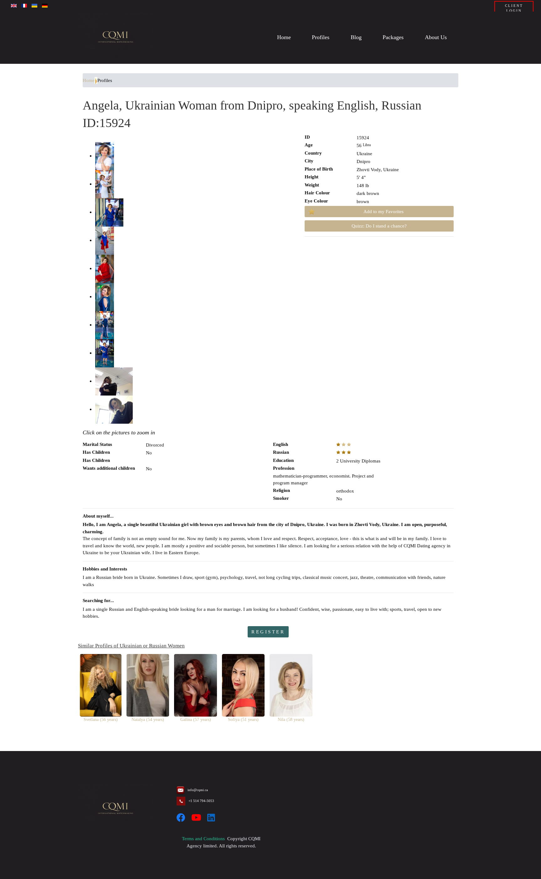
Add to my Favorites (383, 211)
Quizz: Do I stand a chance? (379, 225)
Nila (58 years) (291, 719)
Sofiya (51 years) (243, 719)
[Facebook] (181, 818)
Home (284, 37)
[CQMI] (115, 38)
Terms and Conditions (203, 838)
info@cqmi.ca (198, 790)
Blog (356, 37)
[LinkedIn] (211, 818)
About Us (436, 37)
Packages (393, 37)
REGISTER (268, 631)
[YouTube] (196, 818)
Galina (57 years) (195, 719)
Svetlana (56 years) (101, 719)
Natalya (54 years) (147, 719)
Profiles (320, 37)
